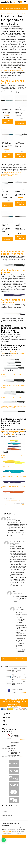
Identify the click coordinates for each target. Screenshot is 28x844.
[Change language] (15, 2)
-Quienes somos (6, 808)
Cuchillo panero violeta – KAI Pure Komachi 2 (13, 477)
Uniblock (14, 353)
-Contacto (4, 811)
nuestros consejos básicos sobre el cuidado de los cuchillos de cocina (14, 69)
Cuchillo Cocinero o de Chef (12, 81)
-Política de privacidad (7, 815)
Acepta (14, 836)
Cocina (3, 13)
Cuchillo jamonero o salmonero (13, 300)
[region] (14, 832)
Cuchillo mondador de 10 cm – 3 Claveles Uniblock (13, 375)
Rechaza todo (14, 840)
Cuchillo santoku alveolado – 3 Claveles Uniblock (12, 386)
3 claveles (22, 353)
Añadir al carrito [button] (7, 121)
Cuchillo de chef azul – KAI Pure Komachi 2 (13, 467)
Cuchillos (22, 13)
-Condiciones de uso (7, 819)
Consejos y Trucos (12, 13)
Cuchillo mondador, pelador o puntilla (13, 252)
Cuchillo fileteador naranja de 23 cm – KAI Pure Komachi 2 (13, 487)
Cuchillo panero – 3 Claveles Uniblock (12, 398)
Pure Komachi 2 (9, 434)
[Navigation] (25, 2)
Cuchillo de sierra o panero (13, 271)
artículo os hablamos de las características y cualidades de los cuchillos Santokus (11, 174)
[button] (3, 840)
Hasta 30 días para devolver (14, 700)
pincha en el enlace (6, 831)
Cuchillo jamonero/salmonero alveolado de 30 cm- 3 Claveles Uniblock (13, 407)
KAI (13, 433)
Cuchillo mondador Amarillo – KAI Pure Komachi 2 (12, 456)
